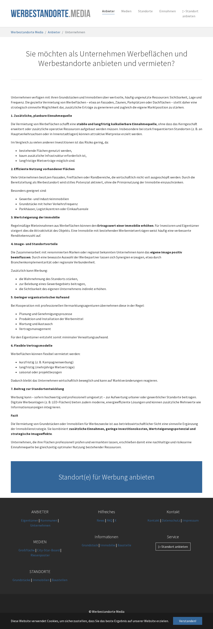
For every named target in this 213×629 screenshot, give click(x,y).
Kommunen (48, 520)
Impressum (190, 520)
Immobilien (41, 580)
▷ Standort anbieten (173, 546)
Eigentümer (29, 520)
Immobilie (107, 545)
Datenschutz (171, 520)
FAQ (109, 520)
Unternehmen (40, 525)
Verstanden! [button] (187, 621)
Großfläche (27, 550)
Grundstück (90, 545)
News (100, 520)
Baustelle (124, 545)
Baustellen (59, 580)
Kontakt (153, 520)
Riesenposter (40, 555)
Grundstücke (21, 580)
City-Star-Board (48, 550)
